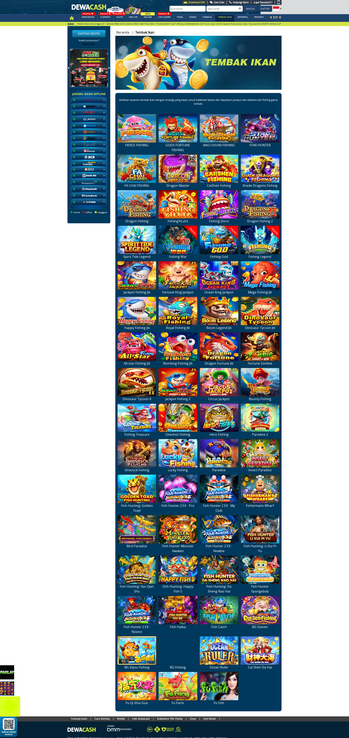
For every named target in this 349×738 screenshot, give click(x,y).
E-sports (105, 16)
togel (180, 17)
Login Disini (89, 43)
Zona (193, 718)
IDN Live (133, 17)
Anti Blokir (209, 718)
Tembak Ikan (225, 17)
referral (243, 17)
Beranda (122, 32)
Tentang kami (79, 718)
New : (71, 24)
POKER (192, 17)
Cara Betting (102, 718)
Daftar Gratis (89, 34)
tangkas (207, 17)
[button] (277, 9)
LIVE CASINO (164, 16)
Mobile (121, 718)
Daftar (265, 8)
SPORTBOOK (88, 16)
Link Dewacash (141, 718)
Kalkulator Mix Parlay (170, 718)
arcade (148, 16)
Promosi (259, 17)
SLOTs (118, 16)
